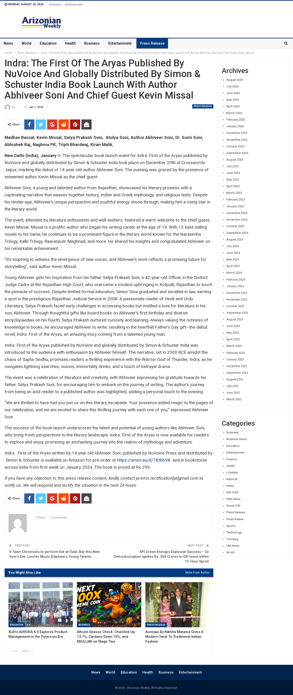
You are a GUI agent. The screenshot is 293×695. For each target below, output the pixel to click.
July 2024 (232, 246)
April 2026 (233, 106)
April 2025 (233, 186)
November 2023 (236, 299)
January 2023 (235, 359)
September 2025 (237, 153)
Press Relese (234, 519)
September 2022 (237, 372)
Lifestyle (232, 472)
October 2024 (235, 226)
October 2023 (235, 306)
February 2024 (235, 279)
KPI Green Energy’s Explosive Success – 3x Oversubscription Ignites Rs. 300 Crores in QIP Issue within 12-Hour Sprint (161, 556)
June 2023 (233, 326)
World (26, 43)
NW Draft (232, 492)
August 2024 (234, 239)
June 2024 (233, 252)
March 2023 (234, 346)
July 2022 (232, 386)
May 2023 (232, 332)
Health (70, 43)
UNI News (232, 545)
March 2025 (234, 193)
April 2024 (233, 266)
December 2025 (236, 133)
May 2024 (232, 259)
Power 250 (233, 505)
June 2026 (233, 93)
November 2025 (236, 139)
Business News (236, 439)
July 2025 (232, 166)
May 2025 (232, 179)
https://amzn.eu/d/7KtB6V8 (143, 460)
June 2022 (233, 392)
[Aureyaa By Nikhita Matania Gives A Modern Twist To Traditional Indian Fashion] (177, 604)
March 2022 (234, 399)
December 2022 (236, 366)
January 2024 (235, 286)
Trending (232, 539)
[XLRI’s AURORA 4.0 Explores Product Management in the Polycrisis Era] (40, 604)
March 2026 (234, 113)
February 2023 (235, 352)
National (231, 479)
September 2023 (237, 312)
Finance (231, 459)
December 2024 (236, 213)
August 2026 (234, 79)
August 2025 (234, 159)
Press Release (152, 43)
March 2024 (234, 272)
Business (55, 4)
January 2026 (235, 126)
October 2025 (235, 146)
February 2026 (235, 119)
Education (48, 43)
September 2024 (237, 233)
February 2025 (235, 199)
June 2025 (233, 173)
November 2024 (236, 219)
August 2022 (234, 379)
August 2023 (234, 319)
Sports (230, 525)
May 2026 (232, 99)
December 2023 (236, 293)
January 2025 (235, 206)
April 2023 (233, 339)
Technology (234, 532)
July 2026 (232, 86)
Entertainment (74, 4)
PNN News (233, 499)
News (8, 43)
